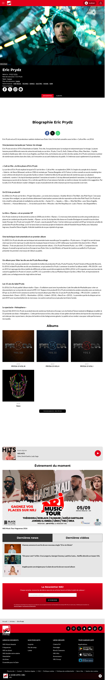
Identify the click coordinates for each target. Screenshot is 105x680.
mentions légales (18, 606)
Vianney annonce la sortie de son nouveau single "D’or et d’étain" (47, 545)
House (45, 83)
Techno (25, 83)
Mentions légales (30, 671)
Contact (19, 671)
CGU (39, 671)
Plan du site (10, 671)
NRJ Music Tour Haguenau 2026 (14, 528)
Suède (18, 81)
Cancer (9, 79)
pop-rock (17, 83)
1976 (15, 74)
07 (12, 74)
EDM (51, 83)
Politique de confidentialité (65, 671)
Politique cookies (48, 671)
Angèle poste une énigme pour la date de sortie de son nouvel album (48, 567)
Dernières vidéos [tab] (77, 537)
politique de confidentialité (29, 606)
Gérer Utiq (79, 671)
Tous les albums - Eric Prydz (52, 411)
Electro (39, 83)
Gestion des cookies (92, 671)
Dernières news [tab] (27, 537)
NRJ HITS (21, 453)
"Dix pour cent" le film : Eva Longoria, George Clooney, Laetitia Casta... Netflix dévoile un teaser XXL (61, 556)
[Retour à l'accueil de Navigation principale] (9, 3)
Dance (32, 83)
